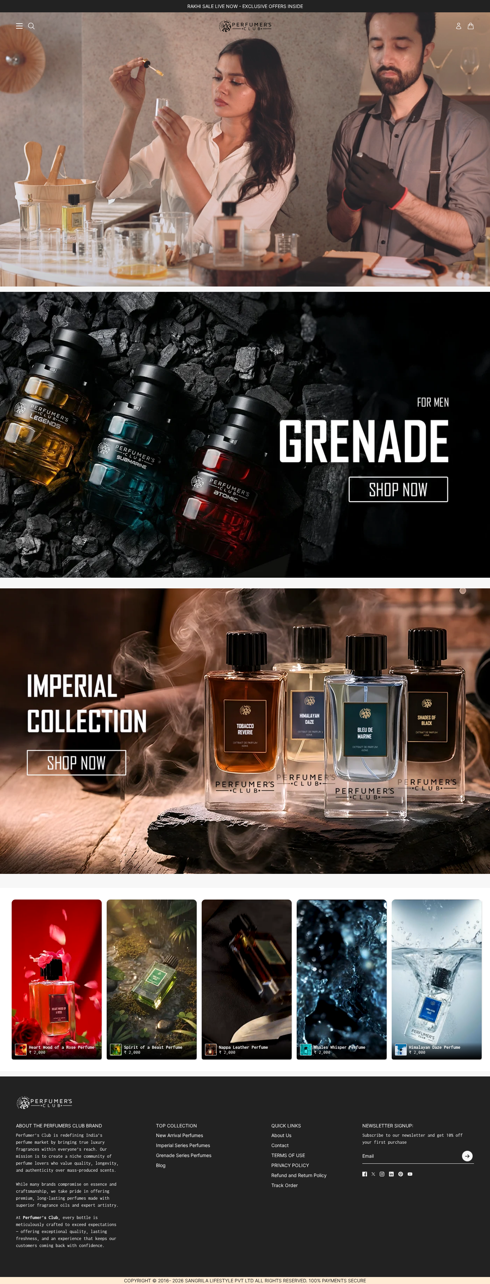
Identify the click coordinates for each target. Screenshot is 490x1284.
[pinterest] (400, 1174)
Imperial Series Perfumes (183, 1145)
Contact (280, 1145)
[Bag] (470, 26)
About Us (281, 1135)
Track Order (284, 1185)
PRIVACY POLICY (290, 1165)
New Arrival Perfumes (179, 1135)
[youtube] (410, 1174)
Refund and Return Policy (299, 1175)
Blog (161, 1165)
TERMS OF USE (288, 1155)
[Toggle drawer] (19, 26)
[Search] (31, 26)
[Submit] (467, 1156)
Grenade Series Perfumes (183, 1155)
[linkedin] (391, 1174)
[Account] (458, 26)
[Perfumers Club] (245, 26)
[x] (373, 1174)
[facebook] (364, 1174)
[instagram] (382, 1174)
